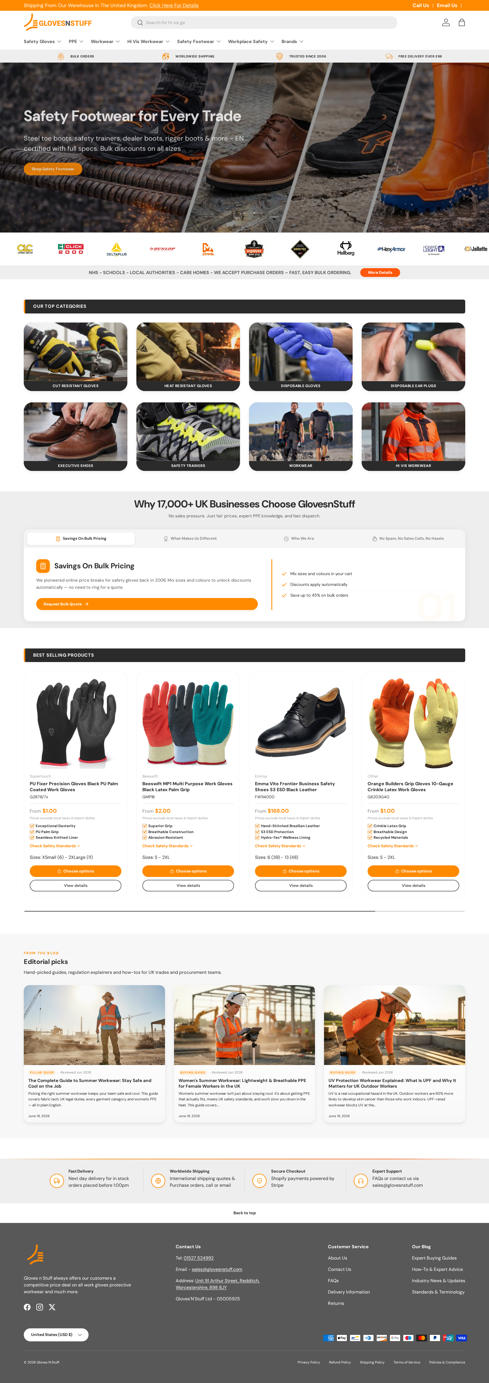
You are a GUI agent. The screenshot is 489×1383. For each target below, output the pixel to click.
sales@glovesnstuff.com (397, 1185)
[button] (462, 22)
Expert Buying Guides (434, 1258)
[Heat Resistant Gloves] (188, 352)
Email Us (447, 5)
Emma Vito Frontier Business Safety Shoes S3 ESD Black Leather (295, 787)
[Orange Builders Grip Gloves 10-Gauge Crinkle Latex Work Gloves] (413, 723)
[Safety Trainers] (188, 431)
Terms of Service (407, 1362)
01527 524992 (199, 1258)
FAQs (333, 1281)
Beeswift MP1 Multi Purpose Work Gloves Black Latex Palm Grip (187, 787)
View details (75, 885)
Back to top (244, 1212)
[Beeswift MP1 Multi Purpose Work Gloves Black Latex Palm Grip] (188, 723)
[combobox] (264, 22)
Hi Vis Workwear (145, 41)
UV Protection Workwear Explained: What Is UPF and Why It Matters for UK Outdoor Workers (392, 1083)
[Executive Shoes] (75, 431)
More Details (380, 272)
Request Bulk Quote (63, 604)
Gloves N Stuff (48, 1362)
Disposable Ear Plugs (413, 385)
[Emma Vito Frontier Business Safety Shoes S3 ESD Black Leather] (301, 723)
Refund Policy (340, 1362)
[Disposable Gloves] (301, 352)
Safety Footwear (195, 41)
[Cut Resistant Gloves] (75, 352)
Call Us (421, 5)
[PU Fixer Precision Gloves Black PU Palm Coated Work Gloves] (75, 723)
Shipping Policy (372, 1362)
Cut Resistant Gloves (75, 385)
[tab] (81, 538)
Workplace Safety (248, 41)
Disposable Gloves (301, 385)
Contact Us (339, 1269)
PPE (73, 41)
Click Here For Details (174, 5)
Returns (336, 1303)
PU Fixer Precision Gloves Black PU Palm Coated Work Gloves (74, 787)
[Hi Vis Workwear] (413, 431)
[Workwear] (301, 431)
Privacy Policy (309, 1362)
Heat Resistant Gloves (188, 385)
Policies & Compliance (447, 1362)
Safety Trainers (188, 465)
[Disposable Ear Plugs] (413, 352)
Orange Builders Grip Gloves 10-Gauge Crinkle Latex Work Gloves (410, 787)
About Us (337, 1258)
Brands (289, 41)
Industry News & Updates (438, 1281)
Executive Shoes (75, 465)
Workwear (102, 41)
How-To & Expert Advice (437, 1269)
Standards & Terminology (438, 1292)
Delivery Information (349, 1292)
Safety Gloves (39, 41)
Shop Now (41, 178)
